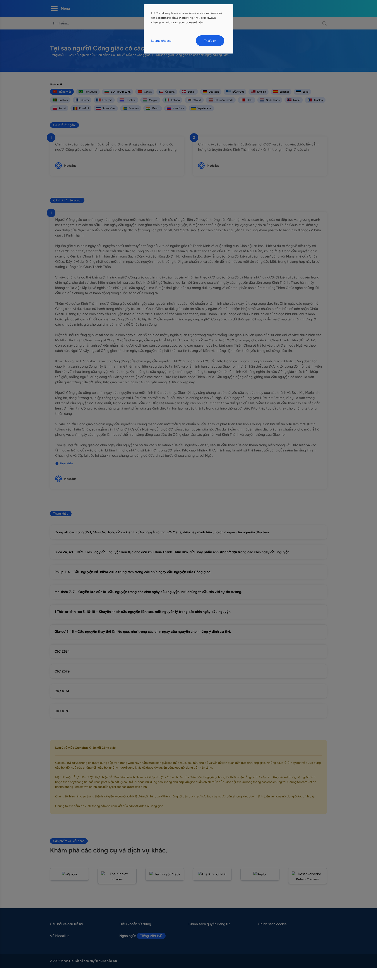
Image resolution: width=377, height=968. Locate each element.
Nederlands (273, 100)
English (261, 91)
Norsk (296, 100)
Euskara (63, 100)
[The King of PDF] (212, 874)
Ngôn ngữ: (140, 936)
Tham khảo (66, 463)
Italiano (175, 100)
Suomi (85, 100)
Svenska (134, 108)
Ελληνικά (238, 91)
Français (107, 100)
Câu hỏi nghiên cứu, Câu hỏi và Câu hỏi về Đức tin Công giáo (110, 55)
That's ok (210, 41)
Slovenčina (108, 108)
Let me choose (161, 41)
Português (91, 91)
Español (284, 91)
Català (148, 91)
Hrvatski (130, 100)
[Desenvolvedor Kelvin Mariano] (307, 876)
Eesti (305, 91)
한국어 (197, 100)
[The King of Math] (164, 874)
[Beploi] (259, 874)
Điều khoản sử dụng (135, 924)
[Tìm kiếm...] (322, 23)
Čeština (170, 91)
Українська (204, 108)
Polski (62, 108)
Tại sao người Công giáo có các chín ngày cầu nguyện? (193, 55)
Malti (249, 100)
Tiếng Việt (65, 91)
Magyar (153, 100)
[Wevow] (69, 874)
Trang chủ (57, 55)
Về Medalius (59, 936)
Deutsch (214, 91)
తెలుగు (155, 108)
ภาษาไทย (178, 108)
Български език (120, 91)
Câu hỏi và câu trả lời (66, 924)
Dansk (191, 91)
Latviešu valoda (224, 100)
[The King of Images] (117, 876)
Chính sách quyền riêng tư (209, 924)
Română (84, 108)
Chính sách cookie (272, 924)
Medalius (70, 165)
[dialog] (188, 29)
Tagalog (318, 100)
